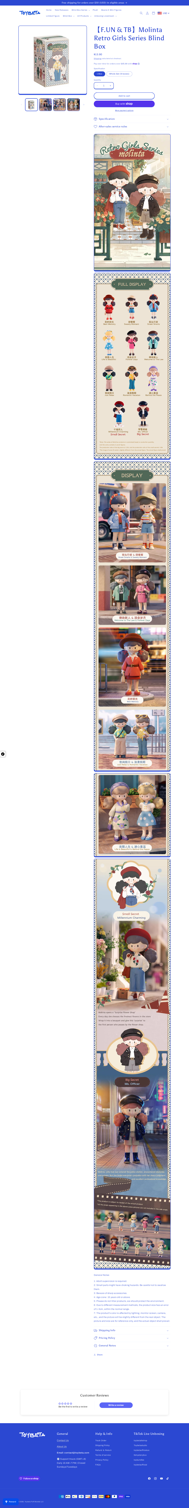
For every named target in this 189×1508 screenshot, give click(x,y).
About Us (62, 1446)
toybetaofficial (140, 1465)
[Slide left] (21, 105)
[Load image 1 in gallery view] (31, 104)
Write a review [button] (116, 1405)
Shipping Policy (102, 1445)
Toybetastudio (140, 1445)
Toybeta (28, 1501)
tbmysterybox (140, 1455)
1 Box (99, 74)
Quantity (97, 80)
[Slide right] (84, 105)
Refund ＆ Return (103, 1450)
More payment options (124, 110)
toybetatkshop (140, 1440)
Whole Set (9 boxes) (119, 74)
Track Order (101, 1440)
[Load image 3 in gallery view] (59, 104)
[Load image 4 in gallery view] (73, 104)
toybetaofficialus (141, 1450)
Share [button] (100, 1355)
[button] (80, 10)
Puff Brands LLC (37, 1501)
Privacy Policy (101, 1460)
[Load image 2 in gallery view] (45, 104)
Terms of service (103, 1455)
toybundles (139, 1460)
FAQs (98, 1465)
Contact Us (63, 1440)
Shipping (97, 59)
